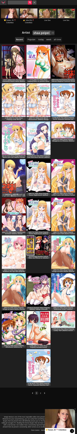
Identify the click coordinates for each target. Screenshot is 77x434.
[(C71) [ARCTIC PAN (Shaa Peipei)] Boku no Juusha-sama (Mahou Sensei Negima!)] (38, 62)
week (48, 39)
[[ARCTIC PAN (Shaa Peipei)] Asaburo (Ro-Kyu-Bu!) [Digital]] (14, 252)
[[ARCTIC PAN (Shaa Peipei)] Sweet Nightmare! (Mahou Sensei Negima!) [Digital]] (38, 176)
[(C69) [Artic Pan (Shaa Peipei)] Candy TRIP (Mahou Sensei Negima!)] (63, 319)
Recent (19, 39)
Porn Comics (35, 430)
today (41, 39)
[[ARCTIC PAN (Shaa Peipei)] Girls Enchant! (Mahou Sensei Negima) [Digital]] (14, 214)
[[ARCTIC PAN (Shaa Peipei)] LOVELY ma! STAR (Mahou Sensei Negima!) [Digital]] (63, 176)
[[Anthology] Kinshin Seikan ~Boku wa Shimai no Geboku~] (38, 245)
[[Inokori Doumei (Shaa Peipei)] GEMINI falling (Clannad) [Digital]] (38, 290)
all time (57, 39)
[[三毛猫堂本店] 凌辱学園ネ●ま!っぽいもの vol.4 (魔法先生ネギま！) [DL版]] (14, 176)
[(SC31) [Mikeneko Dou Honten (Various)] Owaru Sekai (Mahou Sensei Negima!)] (14, 62)
